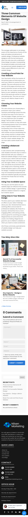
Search (22, 377)
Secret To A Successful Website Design (12, 260)
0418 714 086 (22, 7)
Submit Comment (16, 363)
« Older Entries (6, 306)
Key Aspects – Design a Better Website (12, 294)
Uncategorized (14, 22)
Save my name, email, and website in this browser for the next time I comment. (12, 356)
